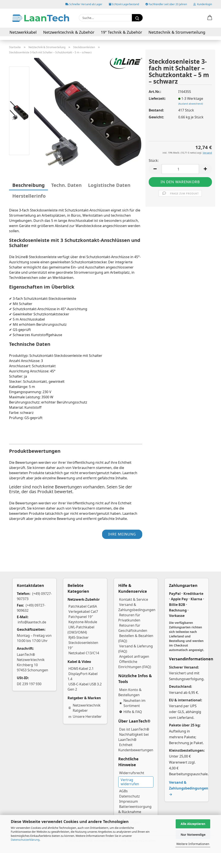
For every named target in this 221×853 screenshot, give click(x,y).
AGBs (123, 791)
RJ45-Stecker (78, 637)
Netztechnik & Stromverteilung (176, 32)
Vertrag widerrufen (130, 781)
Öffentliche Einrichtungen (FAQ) (134, 664)
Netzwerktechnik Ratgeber (87, 708)
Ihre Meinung (122, 534)
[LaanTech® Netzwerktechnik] (40, 18)
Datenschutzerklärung (25, 840)
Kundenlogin (204, 4)
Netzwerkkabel (23, 32)
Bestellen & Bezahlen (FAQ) (135, 638)
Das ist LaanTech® (134, 729)
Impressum (128, 801)
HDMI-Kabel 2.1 (81, 668)
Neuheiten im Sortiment (134, 703)
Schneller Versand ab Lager (85, 4)
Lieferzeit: (157, 98)
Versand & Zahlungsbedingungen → (188, 788)
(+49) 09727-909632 (31, 608)
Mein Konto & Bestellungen (130, 692)
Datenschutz (129, 796)
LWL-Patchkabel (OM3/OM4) (81, 630)
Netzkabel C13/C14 (83, 653)
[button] (209, 18)
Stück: (154, 160)
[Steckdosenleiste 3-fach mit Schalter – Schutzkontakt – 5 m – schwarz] (88, 111)
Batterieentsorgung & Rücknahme (135, 809)
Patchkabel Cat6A (82, 606)
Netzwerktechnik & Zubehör (68, 32)
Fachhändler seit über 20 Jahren (167, 4)
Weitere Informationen (192, 844)
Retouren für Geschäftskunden (132, 628)
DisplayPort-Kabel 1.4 (83, 676)
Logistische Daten (109, 185)
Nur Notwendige (193, 834)
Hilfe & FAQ (132, 711)
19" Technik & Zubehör (121, 32)
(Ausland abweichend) (190, 103)
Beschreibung (28, 185)
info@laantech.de (32, 622)
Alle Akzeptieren (193, 824)
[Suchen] (137, 17)
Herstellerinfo (29, 195)
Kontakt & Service (133, 599)
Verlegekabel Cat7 (83, 611)
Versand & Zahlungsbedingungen (136, 607)
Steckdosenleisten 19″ (83, 645)
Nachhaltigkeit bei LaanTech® (133, 737)
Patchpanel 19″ (80, 616)
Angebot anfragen (134, 656)
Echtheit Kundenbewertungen (135, 747)
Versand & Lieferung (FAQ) (135, 649)
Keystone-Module (82, 621)
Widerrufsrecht (131, 772)
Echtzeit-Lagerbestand (125, 4)
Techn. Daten (66, 185)
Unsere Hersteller (87, 716)
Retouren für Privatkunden (129, 618)
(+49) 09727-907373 (34, 596)
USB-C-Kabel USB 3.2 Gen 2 (85, 687)
